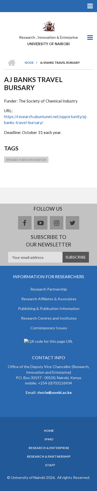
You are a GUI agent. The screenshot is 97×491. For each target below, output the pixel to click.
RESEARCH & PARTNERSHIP (49, 456)
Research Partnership (48, 289)
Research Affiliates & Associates (49, 298)
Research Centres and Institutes (49, 318)
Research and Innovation (26, 159)
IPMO (48, 439)
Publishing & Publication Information (48, 308)
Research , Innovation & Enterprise (48, 37)
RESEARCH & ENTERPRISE (49, 448)
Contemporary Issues (48, 328)
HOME (49, 430)
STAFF (50, 465)
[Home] (48, 25)
